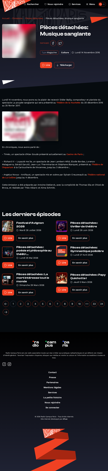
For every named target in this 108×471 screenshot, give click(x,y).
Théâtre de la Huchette (68, 102)
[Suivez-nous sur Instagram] (9, 364)
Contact (52, 372)
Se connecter (52, 407)
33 (94, 303)
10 (79, 303)
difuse (65, 419)
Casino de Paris (75, 154)
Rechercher (33, 4)
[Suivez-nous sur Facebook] (4, 364)
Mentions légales (52, 387)
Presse (52, 377)
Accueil (6, 18)
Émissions (17, 18)
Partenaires (52, 382)
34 (101, 303)
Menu (92, 4)
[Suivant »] (6, 312)
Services (76, 4)
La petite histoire (52, 397)
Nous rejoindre (55, 4)
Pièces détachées (34, 18)
